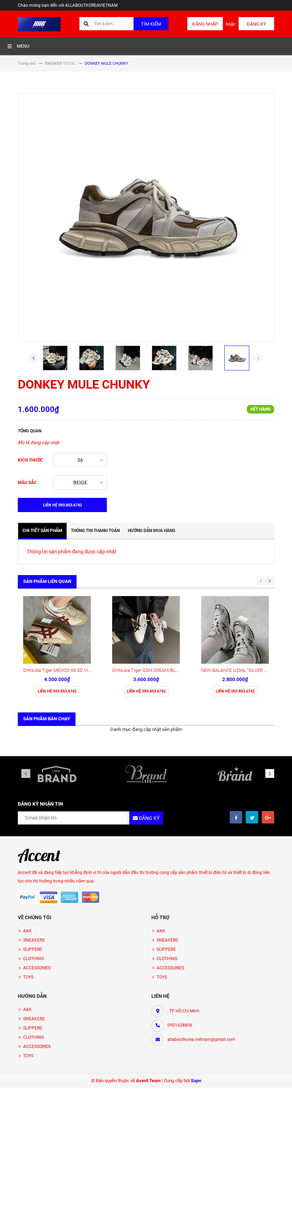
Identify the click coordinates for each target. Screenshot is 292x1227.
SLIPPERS (32, 949)
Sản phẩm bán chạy (46, 718)
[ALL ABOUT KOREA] (39, 855)
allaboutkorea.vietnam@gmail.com (201, 1039)
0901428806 (179, 1025)
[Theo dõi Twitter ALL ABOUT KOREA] (252, 817)
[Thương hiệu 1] (57, 774)
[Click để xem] (146, 217)
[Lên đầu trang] (282, 1213)
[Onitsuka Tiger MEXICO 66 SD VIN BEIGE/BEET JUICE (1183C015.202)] (57, 630)
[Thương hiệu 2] (146, 774)
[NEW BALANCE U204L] (235, 630)
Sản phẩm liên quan (47, 581)
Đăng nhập (205, 24)
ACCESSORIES (37, 967)
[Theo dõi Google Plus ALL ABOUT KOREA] (268, 817)
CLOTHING (33, 958)
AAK (27, 930)
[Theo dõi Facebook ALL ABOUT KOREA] (236, 817)
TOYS (28, 977)
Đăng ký (256, 24)
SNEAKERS (34, 940)
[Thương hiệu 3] (235, 774)
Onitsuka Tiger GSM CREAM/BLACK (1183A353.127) (164, 670)
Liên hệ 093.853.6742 (57, 691)
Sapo (196, 1080)
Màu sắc (27, 482)
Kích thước (30, 460)
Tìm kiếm (151, 24)
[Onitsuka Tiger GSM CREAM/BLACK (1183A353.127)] (146, 630)
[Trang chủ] (39, 23)
